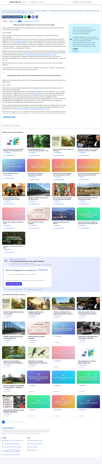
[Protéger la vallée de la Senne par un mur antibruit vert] (38, 194)
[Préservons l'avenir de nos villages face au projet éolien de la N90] (63, 170)
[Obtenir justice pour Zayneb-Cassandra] (38, 218)
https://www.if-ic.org (18, 41)
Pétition (5, 21)
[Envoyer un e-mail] (32, 16)
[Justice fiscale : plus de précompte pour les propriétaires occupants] (63, 194)
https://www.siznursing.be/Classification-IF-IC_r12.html (40, 54)
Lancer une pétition (86, 2)
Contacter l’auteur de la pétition (11, 125)
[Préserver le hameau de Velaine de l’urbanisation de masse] (88, 194)
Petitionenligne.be (15, 2)
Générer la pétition (14, 284)
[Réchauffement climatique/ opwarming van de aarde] (38, 170)
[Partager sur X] (29, 16)
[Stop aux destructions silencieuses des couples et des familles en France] (88, 170)
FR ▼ (25, 2)
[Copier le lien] (36, 16)
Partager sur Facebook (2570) (13, 17)
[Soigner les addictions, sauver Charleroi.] (63, 218)
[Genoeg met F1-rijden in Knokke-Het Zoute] (13, 218)
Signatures (16, 21)
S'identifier (75, 2)
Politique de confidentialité (31, 21)
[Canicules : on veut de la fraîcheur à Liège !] (13, 243)
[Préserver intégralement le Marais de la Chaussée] (63, 146)
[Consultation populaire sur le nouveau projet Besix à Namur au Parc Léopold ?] (38, 146)
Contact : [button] (41, 2)
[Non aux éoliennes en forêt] (13, 169)
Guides (4, 438)
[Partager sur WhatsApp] (25, 16)
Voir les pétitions (33, 2)
